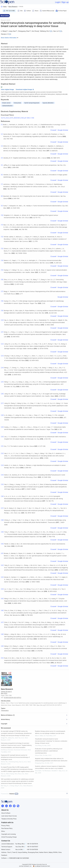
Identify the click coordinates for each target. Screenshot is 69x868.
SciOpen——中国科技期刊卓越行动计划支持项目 (15, 858)
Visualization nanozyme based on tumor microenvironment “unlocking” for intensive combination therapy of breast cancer (51, 741)
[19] (2, 310)
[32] (2, 453)
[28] (2, 415)
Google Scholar (63, 130)
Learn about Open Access (9, 816)
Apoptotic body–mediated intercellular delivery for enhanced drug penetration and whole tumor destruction (51, 759)
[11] (2, 225)
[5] (2, 165)
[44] (2, 589)
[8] (2, 196)
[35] (2, 484)
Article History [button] (5, 719)
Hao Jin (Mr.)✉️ (20, 849)
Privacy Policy (5, 825)
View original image (7, 89)
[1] (2, 124)
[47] (2, 622)
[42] (2, 565)
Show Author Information (9, 37)
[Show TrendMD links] (67, 793)
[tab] (34, 715)
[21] (2, 332)
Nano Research (12, 6)
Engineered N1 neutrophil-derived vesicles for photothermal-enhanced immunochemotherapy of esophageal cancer (15, 757)
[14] (2, 260)
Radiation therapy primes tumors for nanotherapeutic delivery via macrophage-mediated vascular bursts (50, 732)
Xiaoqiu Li (4, 34)
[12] (2, 237)
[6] (2, 175)
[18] (2, 301)
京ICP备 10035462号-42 (25, 866)
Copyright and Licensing (8, 834)
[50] (2, 658)
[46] (2, 610)
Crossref (53, 130)
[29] (2, 427)
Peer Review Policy (6, 828)
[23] (2, 356)
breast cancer (6, 103)
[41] (2, 553)
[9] (2, 206)
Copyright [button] (4, 723)
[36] (2, 496)
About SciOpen (5, 813)
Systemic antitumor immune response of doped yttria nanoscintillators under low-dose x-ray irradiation (50, 767)
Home (5, 6)
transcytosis (17, 103)
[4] (2, 158)
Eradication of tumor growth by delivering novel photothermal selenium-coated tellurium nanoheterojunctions (48, 751)
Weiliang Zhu (44, 31)
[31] (2, 446)
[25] (2, 382)
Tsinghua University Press (8, 818)
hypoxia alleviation (48, 103)
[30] (2, 436)
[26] (2, 394)
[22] (2, 344)
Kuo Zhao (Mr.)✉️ (21, 846)
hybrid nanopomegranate (31, 103)
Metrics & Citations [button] (7, 715)
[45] (2, 598)
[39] (2, 532)
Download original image (24, 89)
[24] (2, 368)
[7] (2, 184)
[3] (2, 146)
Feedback (4, 855)
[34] (2, 475)
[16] (2, 279)
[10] (2, 215)
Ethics (3, 831)
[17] (2, 291)
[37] (2, 508)
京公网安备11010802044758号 (42, 866)
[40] (2, 544)
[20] (2, 320)
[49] (2, 646)
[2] (2, 134)
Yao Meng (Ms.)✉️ (20, 844)
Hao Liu (55, 31)
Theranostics (5, 710)
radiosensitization (7, 105)
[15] (2, 270)
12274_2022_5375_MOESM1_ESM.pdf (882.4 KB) (17, 118)
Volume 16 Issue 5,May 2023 (6, 692)
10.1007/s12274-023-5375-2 (12, 697)
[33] (2, 465)
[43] (2, 577)
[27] (2, 403)
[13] (2, 248)
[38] (2, 520)
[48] (2, 634)
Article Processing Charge (9, 837)
